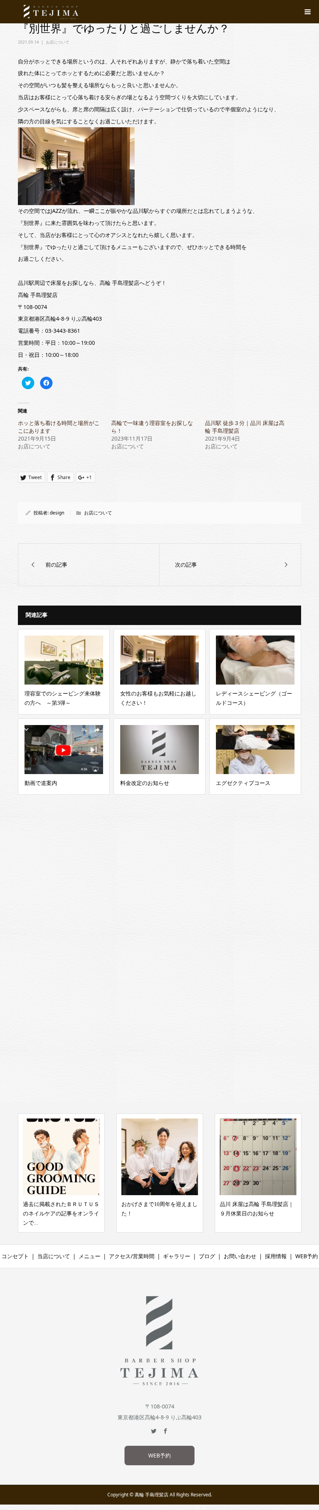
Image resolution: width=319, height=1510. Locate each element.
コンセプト (15, 1256)
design (57, 512)
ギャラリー (176, 1256)
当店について (53, 1256)
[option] (61, 1173)
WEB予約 (306, 1256)
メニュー (89, 1256)
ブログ (207, 1256)
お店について (57, 42)
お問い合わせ (240, 1256)
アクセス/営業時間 (131, 1256)
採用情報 (276, 1256)
